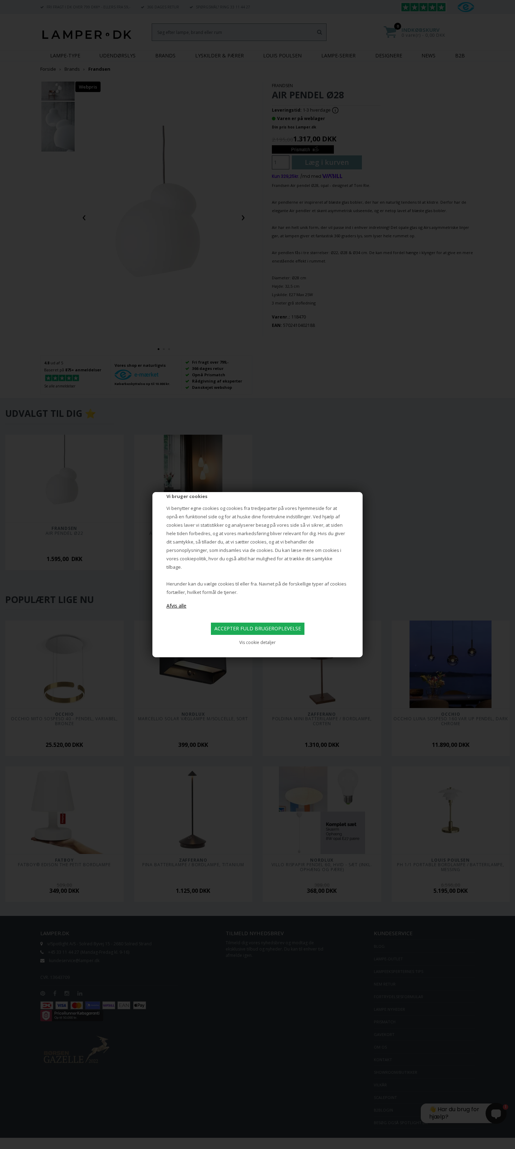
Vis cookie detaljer (257, 642)
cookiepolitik (193, 558)
